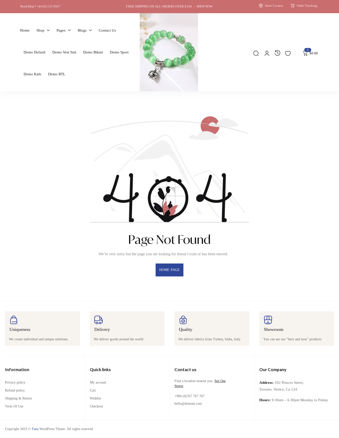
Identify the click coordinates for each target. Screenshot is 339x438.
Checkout (96, 406)
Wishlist (95, 398)
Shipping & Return (18, 398)
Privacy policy (15, 382)
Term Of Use (14, 406)
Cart (93, 390)
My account (98, 382)
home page (169, 270)
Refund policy (15, 390)
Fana (35, 429)
